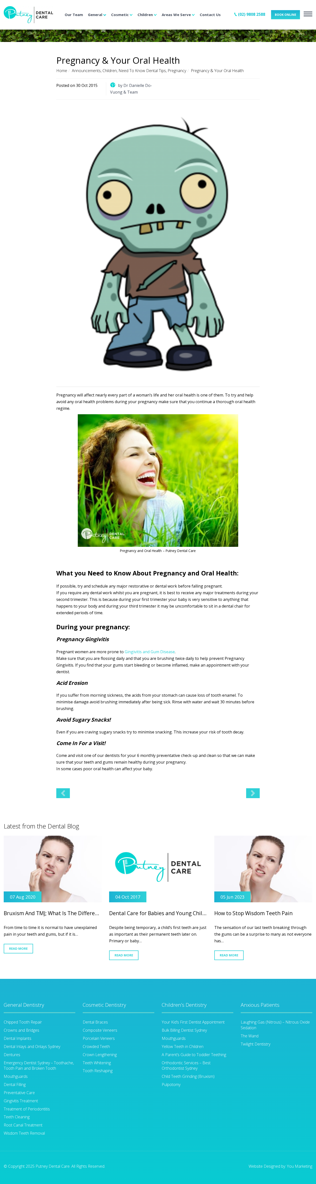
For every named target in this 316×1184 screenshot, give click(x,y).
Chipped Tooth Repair (23, 1022)
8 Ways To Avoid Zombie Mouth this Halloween (253, 793)
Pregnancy (177, 70)
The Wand (249, 1036)
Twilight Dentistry (255, 1044)
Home (61, 70)
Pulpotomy (171, 1084)
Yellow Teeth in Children (182, 1046)
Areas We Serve (176, 14)
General (95, 14)
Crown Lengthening (100, 1054)
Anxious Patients (260, 1004)
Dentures (12, 1054)
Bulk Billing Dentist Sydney (184, 1030)
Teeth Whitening (97, 1063)
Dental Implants (17, 1038)
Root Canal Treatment (23, 1125)
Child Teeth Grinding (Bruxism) (188, 1076)
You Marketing (299, 1166)
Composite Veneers (100, 1030)
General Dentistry (24, 1004)
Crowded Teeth (96, 1046)
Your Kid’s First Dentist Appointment (193, 1022)
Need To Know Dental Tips (142, 70)
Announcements (86, 70)
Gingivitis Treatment (21, 1101)
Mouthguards (16, 1076)
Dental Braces (95, 1022)
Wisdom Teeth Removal (24, 1133)
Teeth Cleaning (17, 1117)
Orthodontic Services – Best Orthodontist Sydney (186, 1065)
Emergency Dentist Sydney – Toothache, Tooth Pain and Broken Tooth (39, 1065)
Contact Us (210, 14)
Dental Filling (15, 1084)
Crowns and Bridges (21, 1030)
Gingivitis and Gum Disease (150, 651)
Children (145, 14)
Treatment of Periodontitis (27, 1109)
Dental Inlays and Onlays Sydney (32, 1046)
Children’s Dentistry (184, 1004)
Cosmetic (120, 14)
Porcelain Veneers (99, 1038)
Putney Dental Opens (63, 793)
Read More (18, 948)
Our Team (74, 14)
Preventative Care (19, 1092)
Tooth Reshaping (98, 1070)
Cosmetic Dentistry (104, 1004)
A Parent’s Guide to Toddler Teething (194, 1054)
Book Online (285, 15)
